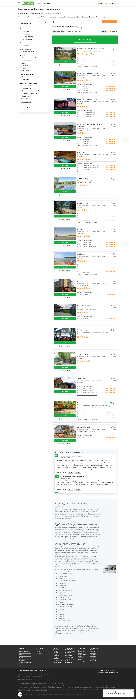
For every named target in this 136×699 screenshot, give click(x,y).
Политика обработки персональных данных (25, 652)
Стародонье (81, 378)
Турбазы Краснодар (56, 655)
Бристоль (80, 152)
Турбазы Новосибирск (68, 655)
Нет (77, 472)
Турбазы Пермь (69, 659)
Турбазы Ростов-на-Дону (82, 652)
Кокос (79, 403)
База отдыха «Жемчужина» (87, 99)
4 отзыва (113, 101)
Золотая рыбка (82, 354)
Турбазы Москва (57, 660)
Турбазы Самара (82, 654)
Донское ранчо (82, 203)
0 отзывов (113, 51)
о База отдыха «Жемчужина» (75, 456)
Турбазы (38, 651)
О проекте (21, 648)
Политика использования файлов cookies (25, 656)
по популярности (58, 32)
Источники (39, 655)
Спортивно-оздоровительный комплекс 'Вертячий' (91, 125)
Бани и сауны (39, 648)
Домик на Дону (82, 179)
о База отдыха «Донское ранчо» (75, 476)
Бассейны (38, 650)
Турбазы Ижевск (94, 650)
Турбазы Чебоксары (93, 655)
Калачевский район (88, 17)
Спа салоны (39, 653)
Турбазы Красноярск (56, 658)
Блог (20, 665)
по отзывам (69, 32)
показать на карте (65, 65)
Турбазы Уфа (81, 648)
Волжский (62, 17)
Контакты (21, 650)
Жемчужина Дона (83, 330)
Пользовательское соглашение (24, 659)
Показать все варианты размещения (87, 66)
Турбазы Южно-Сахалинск (82, 657)
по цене (77, 32)
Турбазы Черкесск (95, 660)
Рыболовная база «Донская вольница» (91, 49)
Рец (78, 281)
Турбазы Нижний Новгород (69, 648)
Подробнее (65, 62)
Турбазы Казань (82, 650)
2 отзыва (113, 75)
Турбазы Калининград (56, 652)
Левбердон (81, 254)
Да (70, 472)
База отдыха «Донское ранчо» (88, 73)
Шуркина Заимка (83, 427)
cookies (121, 692)
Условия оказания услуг (25, 662)
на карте (114, 32)
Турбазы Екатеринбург (81, 660)
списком (104, 32)
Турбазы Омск (69, 657)
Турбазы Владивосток (68, 661)
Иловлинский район (73, 17)
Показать (109, 22)
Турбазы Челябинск (93, 652)
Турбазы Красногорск (93, 658)
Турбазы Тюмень (94, 648)
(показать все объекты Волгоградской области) (67, 28)
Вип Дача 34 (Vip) (83, 305)
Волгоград (53, 17)
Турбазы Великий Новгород (70, 652)
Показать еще (24, 71)
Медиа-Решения (113, 672)
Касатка (80, 229)
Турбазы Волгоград (56, 648)
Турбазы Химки (57, 662)
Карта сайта (22, 664)
